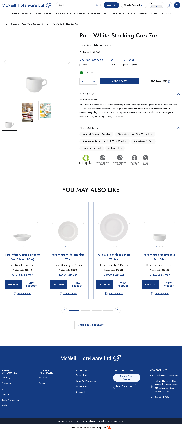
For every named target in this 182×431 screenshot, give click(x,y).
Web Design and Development (85, 428)
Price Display (156, 4)
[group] (22, 223)
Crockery (15, 24)
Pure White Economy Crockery (36, 24)
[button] (5, 62)
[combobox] (78, 5)
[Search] (97, 5)
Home (4, 24)
